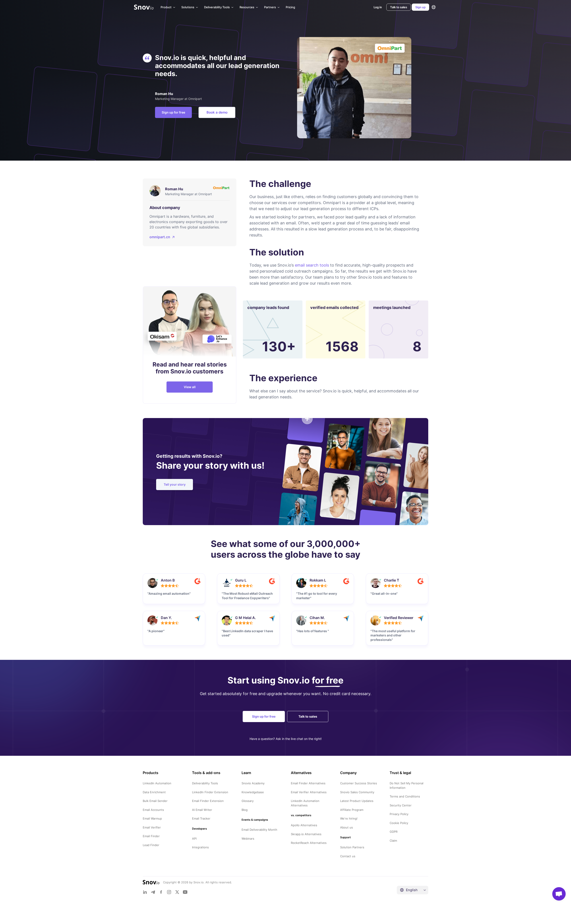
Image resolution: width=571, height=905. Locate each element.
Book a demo (217, 112)
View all (190, 387)
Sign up (420, 7)
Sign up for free (173, 112)
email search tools (312, 265)
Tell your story (175, 484)
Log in (378, 7)
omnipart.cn (159, 237)
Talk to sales (398, 7)
